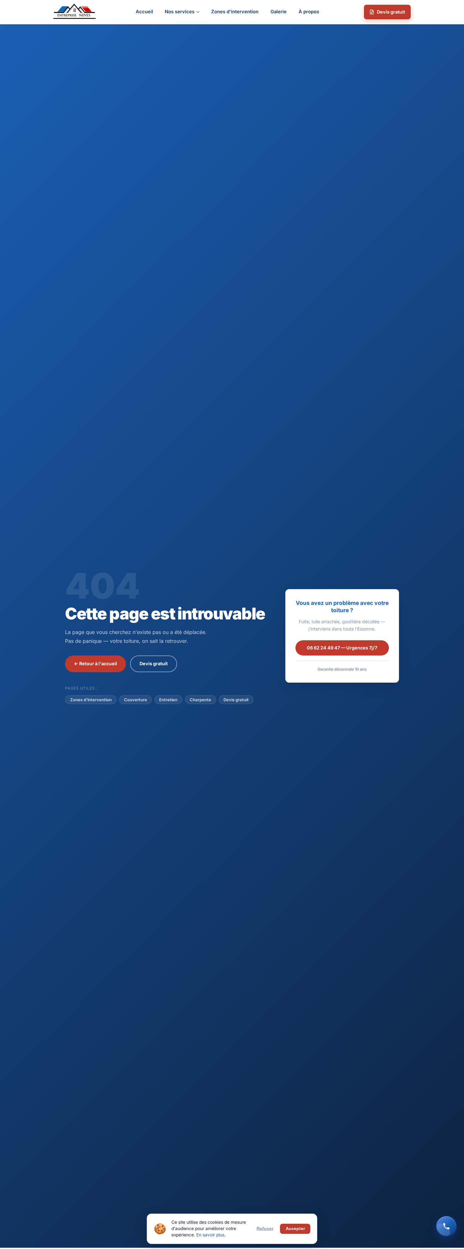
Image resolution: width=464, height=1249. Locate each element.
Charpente (200, 699)
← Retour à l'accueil (95, 663)
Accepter (295, 1228)
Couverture (135, 699)
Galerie (279, 12)
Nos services (179, 12)
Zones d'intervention (235, 12)
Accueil (144, 12)
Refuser (265, 1228)
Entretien (168, 699)
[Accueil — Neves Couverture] (74, 12)
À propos (309, 12)
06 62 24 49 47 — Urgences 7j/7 (342, 647)
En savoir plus (210, 1234)
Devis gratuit (391, 12)
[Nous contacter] (446, 1226)
